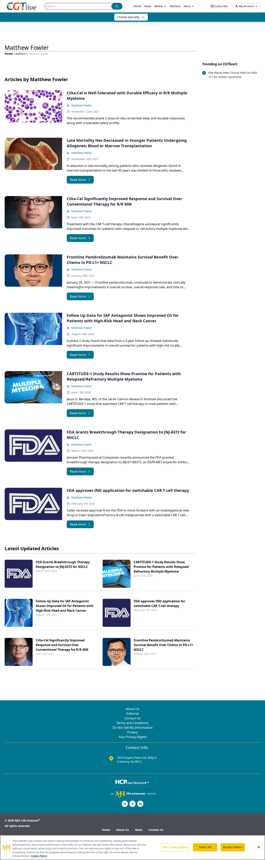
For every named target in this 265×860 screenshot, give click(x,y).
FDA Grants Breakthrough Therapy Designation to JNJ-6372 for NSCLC (63, 564)
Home (137, 6)
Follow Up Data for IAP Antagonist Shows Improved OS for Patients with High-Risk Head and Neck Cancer (65, 606)
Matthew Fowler (81, 105)
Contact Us (133, 718)
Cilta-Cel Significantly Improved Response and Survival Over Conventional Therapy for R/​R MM (62, 645)
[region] (132, 847)
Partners (175, 6)
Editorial (132, 713)
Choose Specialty (128, 17)
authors (20, 53)
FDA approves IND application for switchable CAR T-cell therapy (159, 603)
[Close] (259, 847)
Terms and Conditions (132, 723)
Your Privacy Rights (133, 737)
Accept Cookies (232, 847)
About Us (132, 709)
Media (158, 6)
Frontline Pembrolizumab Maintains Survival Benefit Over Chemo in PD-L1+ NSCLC (163, 645)
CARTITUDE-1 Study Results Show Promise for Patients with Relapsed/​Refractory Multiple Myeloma (161, 567)
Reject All (205, 847)
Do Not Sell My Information (133, 727)
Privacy (132, 732)
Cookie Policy (39, 856)
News (147, 6)
